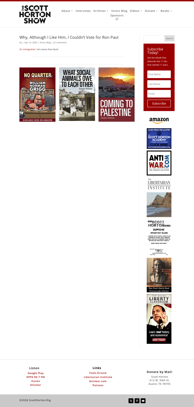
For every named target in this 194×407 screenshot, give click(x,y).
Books (165, 11)
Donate (150, 11)
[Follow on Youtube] (143, 400)
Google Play (36, 373)
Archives (99, 11)
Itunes (35, 381)
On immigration (27, 49)
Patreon (98, 385)
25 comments (60, 42)
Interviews (83, 11)
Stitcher (35, 385)
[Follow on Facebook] (137, 400)
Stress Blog (119, 11)
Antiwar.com (98, 381)
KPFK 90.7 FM (36, 377)
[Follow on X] (131, 400)
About (66, 11)
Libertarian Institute (98, 377)
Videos (134, 11)
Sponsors (117, 15)
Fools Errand (98, 373)
